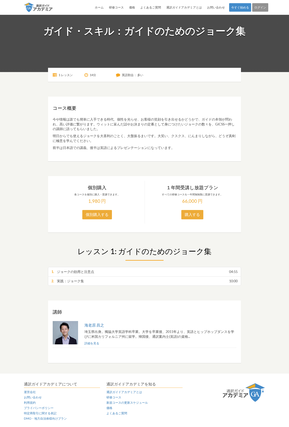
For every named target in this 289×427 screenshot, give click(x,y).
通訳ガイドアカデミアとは (184, 7)
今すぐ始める (240, 7)
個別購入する (97, 214)
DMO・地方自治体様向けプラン (45, 418)
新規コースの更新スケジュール (127, 402)
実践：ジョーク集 (144, 281)
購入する (192, 214)
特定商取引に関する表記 (40, 413)
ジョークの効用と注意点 (144, 272)
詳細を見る (91, 343)
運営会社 (30, 392)
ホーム (99, 7)
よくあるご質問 (150, 7)
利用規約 (30, 402)
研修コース (116, 7)
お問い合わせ (216, 7)
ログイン (260, 7)
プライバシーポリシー (39, 408)
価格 (132, 7)
